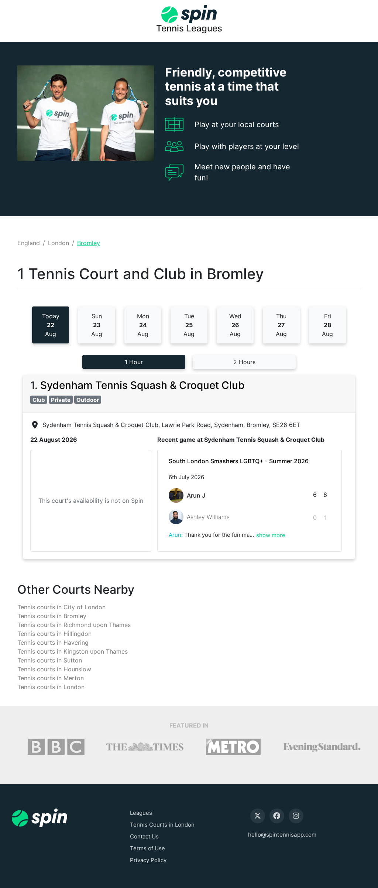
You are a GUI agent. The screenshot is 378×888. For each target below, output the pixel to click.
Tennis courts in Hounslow (54, 669)
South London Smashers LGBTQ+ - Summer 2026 (239, 461)
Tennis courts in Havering (53, 642)
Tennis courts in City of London (61, 607)
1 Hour (134, 362)
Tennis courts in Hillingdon (54, 633)
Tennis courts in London (51, 687)
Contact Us (144, 836)
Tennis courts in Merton (50, 678)
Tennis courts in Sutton (49, 660)
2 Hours (244, 362)
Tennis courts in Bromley (51, 616)
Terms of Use (147, 848)
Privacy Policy (148, 860)
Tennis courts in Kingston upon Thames (72, 651)
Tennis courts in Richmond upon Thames (74, 624)
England (28, 243)
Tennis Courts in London (162, 824)
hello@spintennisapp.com (282, 834)
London (58, 243)
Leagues (141, 812)
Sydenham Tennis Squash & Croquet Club (142, 385)
